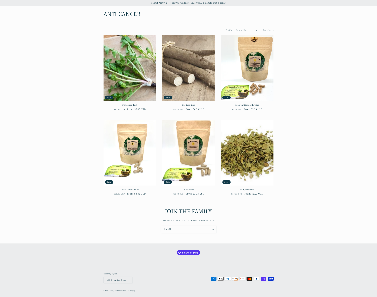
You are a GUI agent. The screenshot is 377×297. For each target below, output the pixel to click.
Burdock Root (188, 105)
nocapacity (114, 291)
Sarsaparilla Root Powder (247, 105)
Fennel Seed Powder (129, 189)
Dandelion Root (129, 105)
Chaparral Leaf (247, 189)
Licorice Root (188, 189)
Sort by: (229, 30)
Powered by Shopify (127, 291)
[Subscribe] (212, 229)
